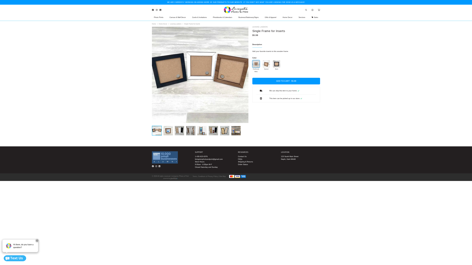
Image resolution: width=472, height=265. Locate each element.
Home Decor (287, 17)
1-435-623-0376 (201, 156)
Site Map (222, 176)
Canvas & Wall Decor (178, 17)
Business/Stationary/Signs (248, 17)
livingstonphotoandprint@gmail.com (209, 159)
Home (154, 24)
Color (254, 58)
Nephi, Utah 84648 (288, 159)
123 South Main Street (289, 156)
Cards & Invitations (199, 17)
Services (302, 17)
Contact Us (242, 156)
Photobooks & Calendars (222, 17)
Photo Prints (158, 17)
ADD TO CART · (283, 81)
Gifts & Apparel (270, 17)
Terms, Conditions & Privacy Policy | (206, 176)
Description (257, 44)
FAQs (240, 159)
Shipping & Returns (245, 162)
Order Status (243, 164)
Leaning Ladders (175, 24)
